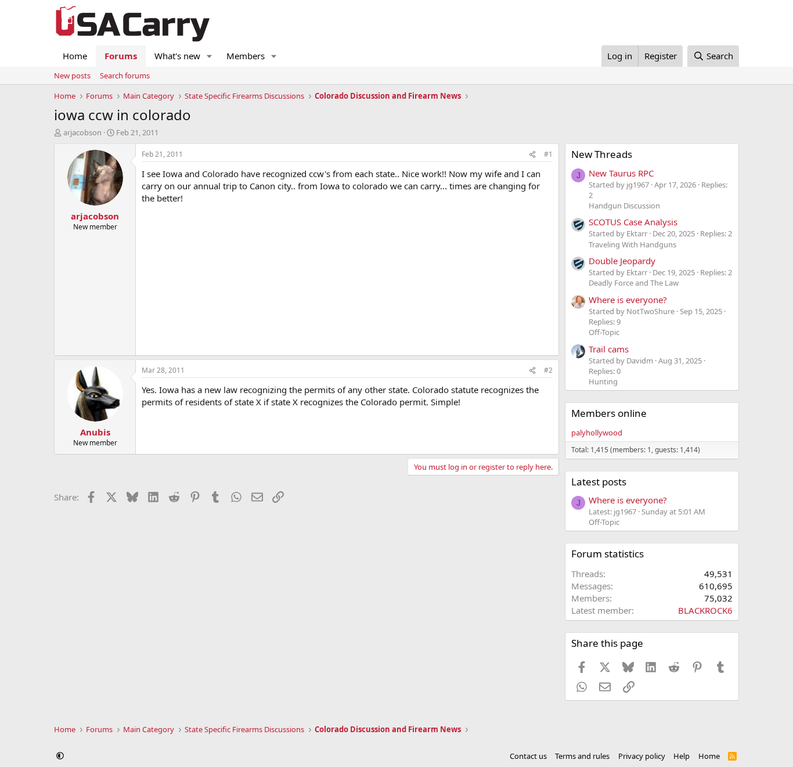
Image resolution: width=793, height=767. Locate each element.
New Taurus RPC (621, 173)
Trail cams (609, 349)
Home (75, 56)
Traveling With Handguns (632, 244)
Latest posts (598, 481)
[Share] (532, 154)
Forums (120, 56)
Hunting (603, 381)
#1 (548, 154)
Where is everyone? (628, 299)
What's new (177, 56)
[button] (209, 56)
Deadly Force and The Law (634, 283)
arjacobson (82, 132)
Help (681, 756)
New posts (72, 75)
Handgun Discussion (624, 205)
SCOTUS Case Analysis (633, 222)
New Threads (601, 154)
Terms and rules (582, 756)
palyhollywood (596, 432)
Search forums (125, 75)
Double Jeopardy (622, 261)
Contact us (528, 756)
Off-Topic (604, 332)
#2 (548, 370)
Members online (609, 413)
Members (245, 56)
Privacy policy (641, 756)
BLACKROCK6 (705, 610)
